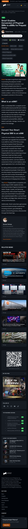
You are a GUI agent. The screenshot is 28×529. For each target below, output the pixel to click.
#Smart (20, 46)
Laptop (3, 509)
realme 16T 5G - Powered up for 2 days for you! (17, 451)
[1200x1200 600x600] (14, 398)
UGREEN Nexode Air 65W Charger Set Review (13, 417)
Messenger (21, 40)
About (2, 516)
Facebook (4, 40)
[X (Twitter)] (7, 406)
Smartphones (4, 498)
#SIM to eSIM (13, 46)
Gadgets (3, 496)
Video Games (4, 507)
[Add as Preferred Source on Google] (11, 35)
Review (3, 502)
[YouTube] (14, 406)
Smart (3, 79)
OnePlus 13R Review (11, 428)
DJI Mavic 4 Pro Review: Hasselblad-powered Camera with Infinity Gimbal (14, 424)
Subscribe (6, 525)
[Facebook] (4, 406)
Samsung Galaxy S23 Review (13, 430)
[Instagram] (11, 406)
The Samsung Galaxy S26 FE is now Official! (16, 441)
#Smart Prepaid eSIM (7, 58)
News (6, 11)
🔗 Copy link (4, 43)
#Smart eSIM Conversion (16, 49)
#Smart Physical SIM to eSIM (8, 55)
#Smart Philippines (6, 52)
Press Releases (5, 500)
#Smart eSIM (5, 49)
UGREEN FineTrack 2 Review (13, 420)
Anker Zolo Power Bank (15, 460)
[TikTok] (18, 406)
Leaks (2, 504)
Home (2, 11)
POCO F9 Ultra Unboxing (15, 456)
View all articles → (7, 239)
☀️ (21, 5)
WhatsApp (12, 40)
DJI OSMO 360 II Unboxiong (16, 446)
